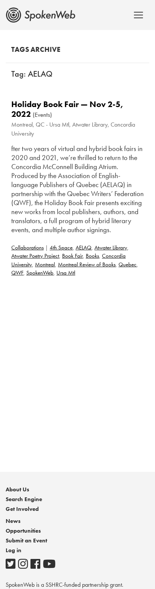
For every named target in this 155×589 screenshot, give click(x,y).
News (13, 521)
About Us (17, 489)
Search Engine (24, 499)
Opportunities (23, 531)
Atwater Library (110, 247)
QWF (17, 272)
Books (92, 256)
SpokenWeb (39, 272)
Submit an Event (26, 540)
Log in (13, 550)
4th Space (61, 247)
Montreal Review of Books (86, 264)
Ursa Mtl (65, 272)
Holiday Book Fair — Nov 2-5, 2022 (67, 109)
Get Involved (22, 509)
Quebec (128, 264)
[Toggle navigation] (138, 15)
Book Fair (72, 256)
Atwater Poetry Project (35, 256)
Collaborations (27, 247)
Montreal (45, 264)
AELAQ (83, 247)
